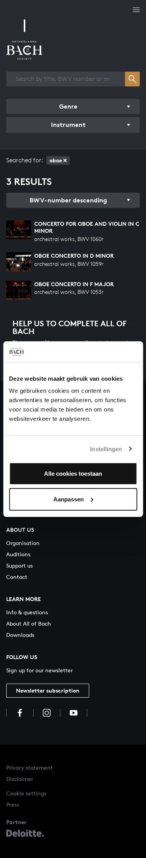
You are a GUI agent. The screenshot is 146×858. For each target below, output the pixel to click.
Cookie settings (26, 793)
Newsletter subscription (47, 690)
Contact (16, 576)
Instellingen (106, 448)
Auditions (18, 554)
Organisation (23, 543)
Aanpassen (68, 499)
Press (12, 804)
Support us (19, 565)
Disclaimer (19, 778)
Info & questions (27, 612)
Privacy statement (29, 767)
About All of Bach (28, 623)
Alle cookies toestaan (73, 473)
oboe (55, 160)
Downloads (20, 634)
